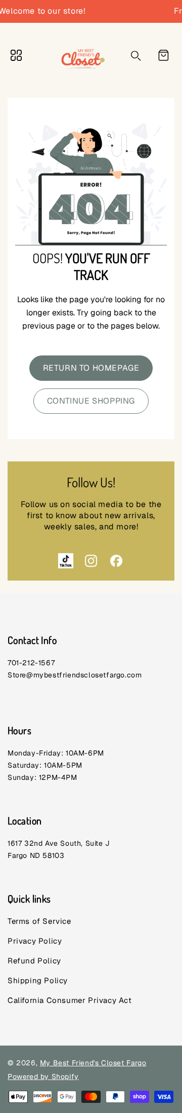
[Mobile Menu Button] (16, 55)
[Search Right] (136, 56)
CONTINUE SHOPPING (91, 401)
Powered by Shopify (43, 1076)
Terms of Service (39, 921)
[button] (163, 55)
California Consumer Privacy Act (70, 1000)
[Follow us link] (65, 560)
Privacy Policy (35, 941)
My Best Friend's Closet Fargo (93, 1062)
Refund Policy (34, 960)
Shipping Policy (38, 980)
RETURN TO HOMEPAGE (91, 368)
